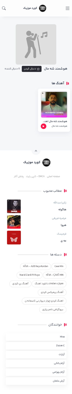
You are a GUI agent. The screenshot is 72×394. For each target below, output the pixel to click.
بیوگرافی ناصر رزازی (53, 310)
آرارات (62, 355)
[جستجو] (4, 8)
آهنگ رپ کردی (20, 284)
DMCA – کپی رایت (35, 177)
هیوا (63, 225)
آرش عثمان (58, 381)
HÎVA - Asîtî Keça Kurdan (35, 266)
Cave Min (59, 266)
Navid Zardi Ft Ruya (30, 275)
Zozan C (60, 346)
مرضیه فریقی (59, 218)
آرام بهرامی (58, 372)
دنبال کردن (30, 69)
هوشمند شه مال (59, 126)
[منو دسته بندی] (67, 8)
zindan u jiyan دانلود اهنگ (49, 284)
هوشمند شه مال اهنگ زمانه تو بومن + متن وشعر (54, 122)
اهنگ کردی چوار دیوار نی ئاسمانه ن (44, 301)
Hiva (62, 337)
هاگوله (62, 210)
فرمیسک (61, 234)
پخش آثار (19, 177)
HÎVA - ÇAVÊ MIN (55, 275)
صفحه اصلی (53, 177)
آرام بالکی (59, 363)
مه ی (63, 241)
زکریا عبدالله (59, 203)
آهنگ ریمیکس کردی (52, 292)
